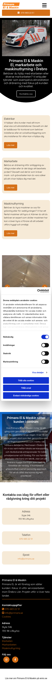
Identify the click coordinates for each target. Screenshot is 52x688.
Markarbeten (9, 644)
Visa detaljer (38, 372)
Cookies (6, 616)
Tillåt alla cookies (26, 380)
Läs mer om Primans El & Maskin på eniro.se (26, 678)
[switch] (45, 345)
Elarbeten (7, 641)
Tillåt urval (26, 388)
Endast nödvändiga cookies (26, 395)
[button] (26, 13)
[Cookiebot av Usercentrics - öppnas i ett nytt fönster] (37, 291)
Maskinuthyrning (11, 648)
